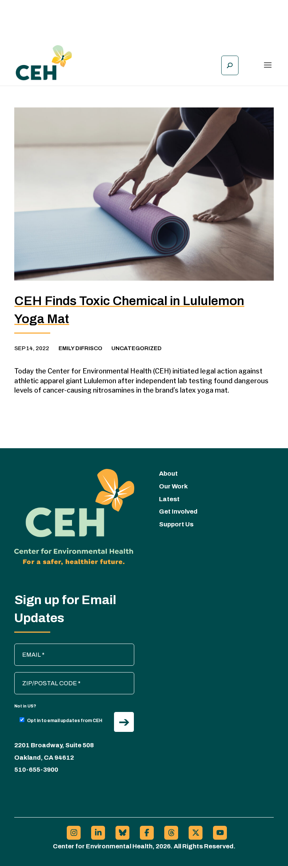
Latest (169, 499)
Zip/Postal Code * (41, 676)
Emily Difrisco (80, 348)
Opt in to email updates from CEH (64, 720)
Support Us (176, 524)
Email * (27, 647)
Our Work (173, 486)
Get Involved (178, 511)
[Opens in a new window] (74, 833)
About (168, 473)
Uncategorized (136, 348)
